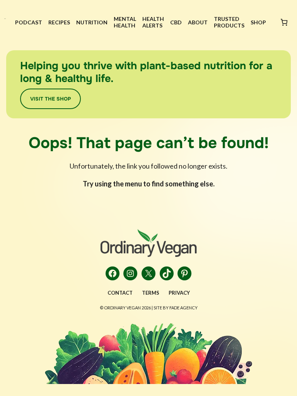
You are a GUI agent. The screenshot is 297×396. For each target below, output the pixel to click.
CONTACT (120, 293)
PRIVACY (179, 293)
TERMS (150, 293)
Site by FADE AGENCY (176, 307)
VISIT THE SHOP (50, 99)
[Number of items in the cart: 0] (284, 22)
